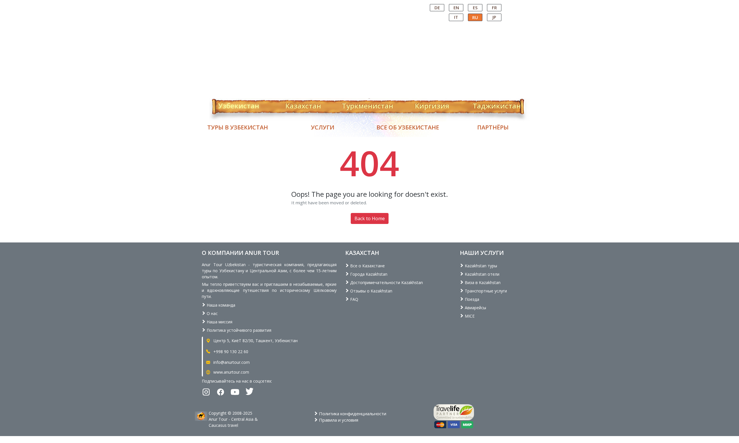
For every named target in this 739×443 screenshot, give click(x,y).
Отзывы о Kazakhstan (370, 291)
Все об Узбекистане (407, 127)
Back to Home (369, 218)
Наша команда (220, 305)
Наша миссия (219, 322)
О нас (212, 313)
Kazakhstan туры (480, 265)
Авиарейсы (475, 307)
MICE (469, 316)
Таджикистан (497, 104)
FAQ (353, 299)
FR (494, 7)
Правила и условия (338, 420)
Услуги (322, 127)
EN (456, 7)
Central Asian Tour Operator (369, 5)
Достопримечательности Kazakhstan (386, 282)
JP (494, 17)
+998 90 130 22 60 (230, 351)
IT (456, 17)
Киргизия (432, 104)
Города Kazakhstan (368, 274)
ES (475, 7)
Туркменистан (367, 104)
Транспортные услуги (485, 291)
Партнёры (493, 127)
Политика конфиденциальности (352, 413)
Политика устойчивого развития (238, 330)
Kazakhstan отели (481, 274)
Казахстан (303, 104)
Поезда (471, 299)
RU (475, 17)
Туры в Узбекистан (237, 127)
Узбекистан (238, 104)
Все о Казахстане (367, 265)
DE (437, 7)
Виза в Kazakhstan (482, 282)
